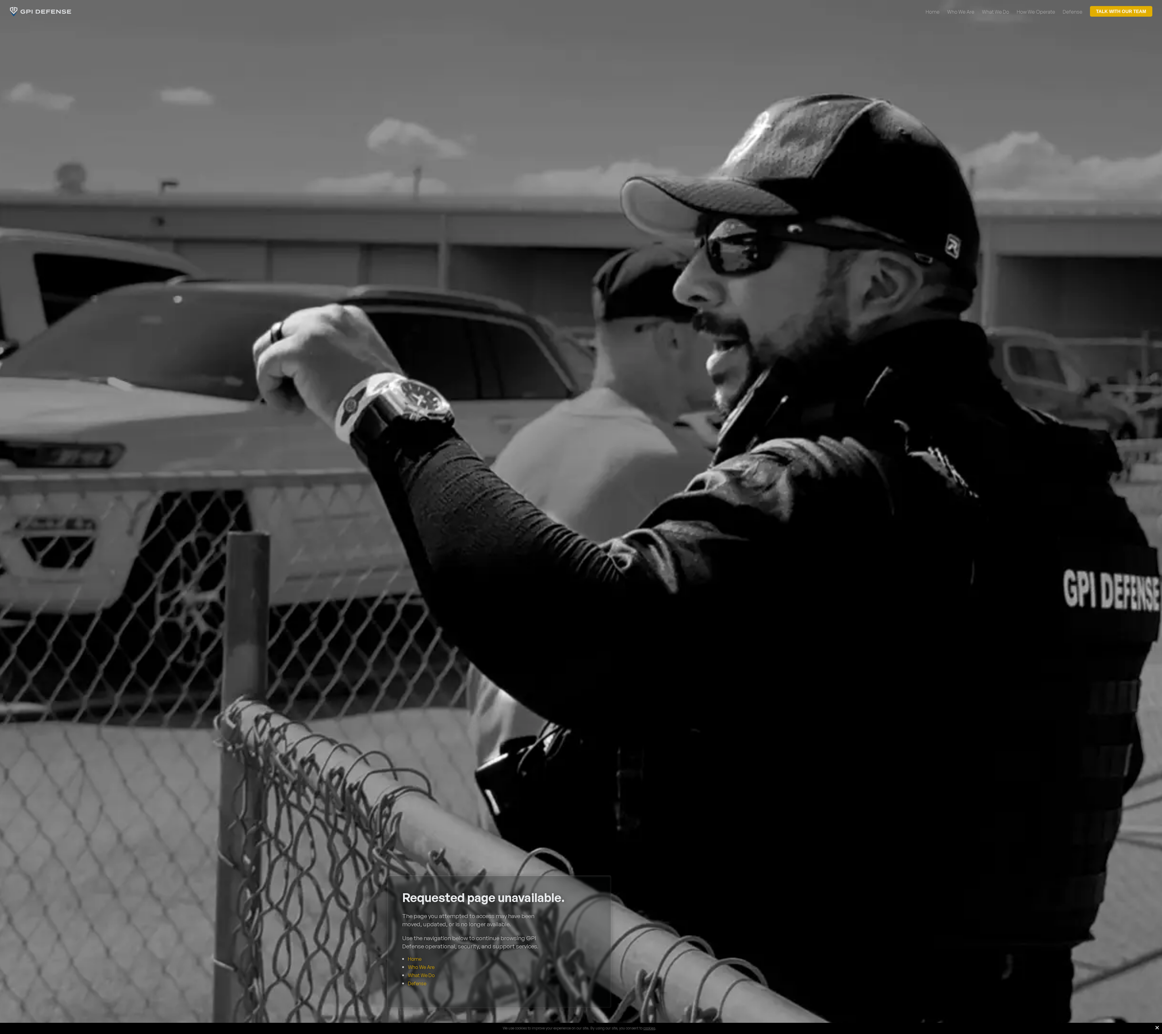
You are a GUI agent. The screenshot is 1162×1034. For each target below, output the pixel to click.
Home (415, 959)
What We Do (421, 975)
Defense (417, 983)
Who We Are (421, 967)
